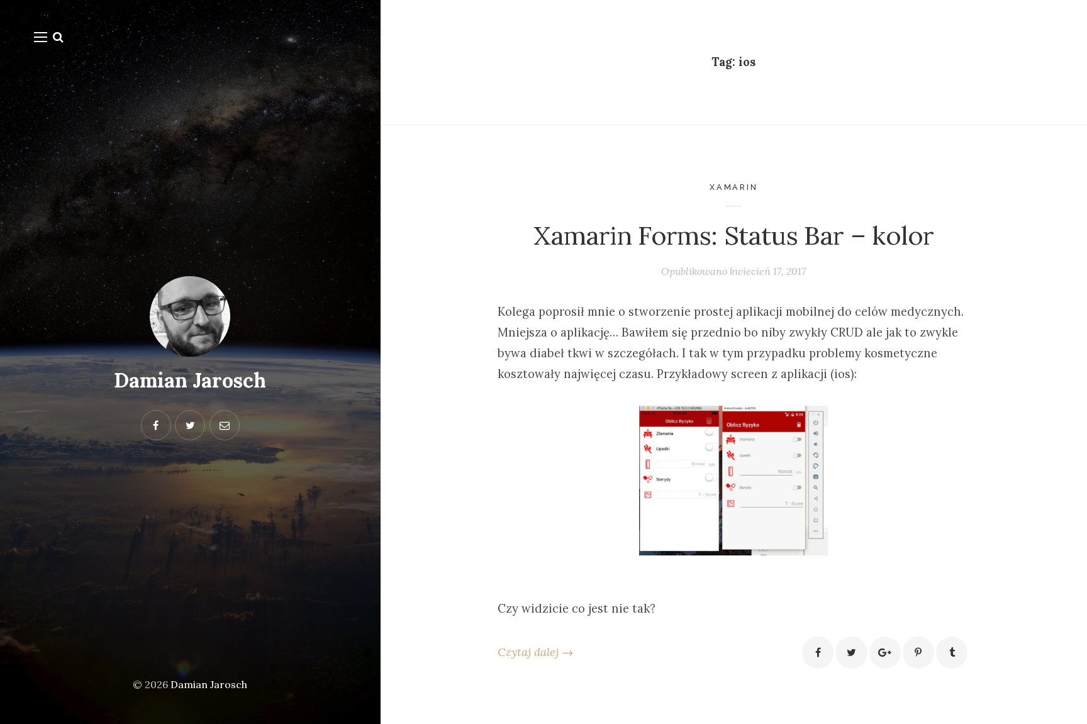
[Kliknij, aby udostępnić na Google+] (885, 652)
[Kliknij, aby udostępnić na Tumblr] (951, 652)
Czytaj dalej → (535, 652)
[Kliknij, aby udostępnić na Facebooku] (817, 652)
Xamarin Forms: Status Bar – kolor (733, 235)
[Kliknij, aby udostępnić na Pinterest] (918, 652)
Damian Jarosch (190, 380)
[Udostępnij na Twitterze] (851, 652)
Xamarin (734, 187)
